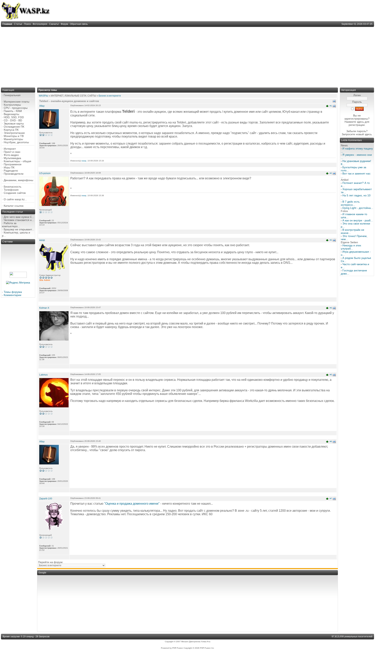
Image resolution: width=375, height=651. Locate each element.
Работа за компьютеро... (11, 225)
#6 (331, 441)
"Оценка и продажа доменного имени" (132, 503)
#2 (331, 173)
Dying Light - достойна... (357, 207)
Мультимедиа (12, 158)
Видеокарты (11, 114)
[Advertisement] (187, 56)
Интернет (10, 148)
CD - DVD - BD (13, 120)
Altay (42, 106)
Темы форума (13, 291)
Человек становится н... (19, 220)
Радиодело (11, 170)
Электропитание (14, 132)
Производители (13, 173)
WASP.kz (43, 95)
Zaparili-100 (45, 498)
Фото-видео (11, 154)
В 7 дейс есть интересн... (350, 203)
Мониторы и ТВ (14, 136)
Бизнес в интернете (110, 95)
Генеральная (12, 95)
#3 (331, 240)
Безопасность (12, 186)
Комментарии (12, 295)
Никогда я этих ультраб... (351, 247)
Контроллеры (12, 104)
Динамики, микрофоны (18, 180)
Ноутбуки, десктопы (16, 142)
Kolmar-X (44, 308)
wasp (84, 161)
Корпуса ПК (11, 129)
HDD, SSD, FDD (14, 117)
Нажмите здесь (354, 121)
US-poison (45, 173)
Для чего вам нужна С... (19, 216)
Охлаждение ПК (14, 126)
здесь (368, 134)
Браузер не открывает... (19, 229)
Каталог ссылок (13, 205)
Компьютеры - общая (17, 161)
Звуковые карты (14, 123)
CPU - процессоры (16, 107)
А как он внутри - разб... (357, 220)
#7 (331, 498)
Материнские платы (16, 101)
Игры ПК (9, 167)
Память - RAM (13, 111)
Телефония (11, 189)
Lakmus (43, 374)
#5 (331, 375)
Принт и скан (12, 151)
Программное (12, 164)
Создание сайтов (15, 192)
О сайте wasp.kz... (15, 199)
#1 (331, 106)
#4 (331, 308)
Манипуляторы (13, 139)
